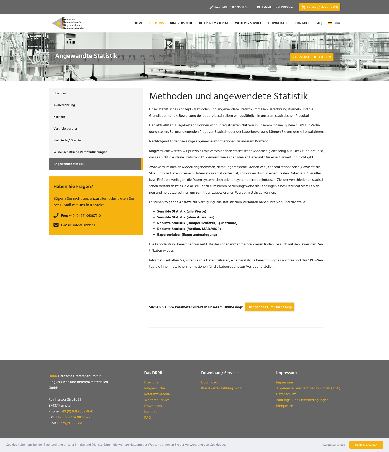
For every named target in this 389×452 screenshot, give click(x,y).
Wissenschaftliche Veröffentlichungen (80, 152)
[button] (227, 445)
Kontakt (302, 23)
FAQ (318, 23)
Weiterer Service (248, 23)
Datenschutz (286, 394)
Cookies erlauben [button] (366, 445)
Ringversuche (181, 23)
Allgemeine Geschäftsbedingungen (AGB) (308, 388)
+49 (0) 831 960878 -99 (73, 417)
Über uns (156, 23)
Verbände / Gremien (67, 140)
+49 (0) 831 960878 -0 (76, 411)
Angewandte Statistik (68, 164)
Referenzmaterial (214, 23)
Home (138, 23)
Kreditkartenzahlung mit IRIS (223, 388)
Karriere (59, 117)
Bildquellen (284, 406)
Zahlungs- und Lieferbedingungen (302, 400)
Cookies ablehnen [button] (333, 445)
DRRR (53, 376)
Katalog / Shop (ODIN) (322, 7)
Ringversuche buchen (311, 57)
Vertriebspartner (65, 128)
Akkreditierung (64, 105)
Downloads (278, 23)
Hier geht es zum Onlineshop (270, 307)
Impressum (284, 382)
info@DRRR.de (283, 7)
